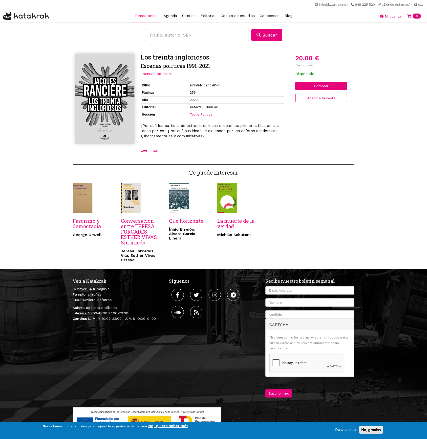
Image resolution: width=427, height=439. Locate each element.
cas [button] (420, 4)
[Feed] (197, 312)
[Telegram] (234, 295)
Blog (288, 16)
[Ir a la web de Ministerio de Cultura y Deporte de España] (147, 420)
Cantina (189, 16)
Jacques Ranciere (156, 74)
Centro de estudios (238, 16)
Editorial (208, 16)
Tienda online (146, 16)
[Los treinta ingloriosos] (104, 99)
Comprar (321, 86)
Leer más (149, 150)
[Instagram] (215, 295)
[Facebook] (178, 295)
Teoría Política (201, 114)
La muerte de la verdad (236, 223)
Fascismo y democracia (87, 223)
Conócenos (269, 16)
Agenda (170, 16)
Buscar (269, 35)
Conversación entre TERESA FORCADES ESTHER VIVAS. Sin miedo (139, 232)
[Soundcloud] (178, 312)
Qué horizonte (186, 221)
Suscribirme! (279, 393)
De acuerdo (345, 429)
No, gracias (371, 430)
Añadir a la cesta (321, 98)
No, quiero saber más (168, 426)
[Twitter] (197, 295)
